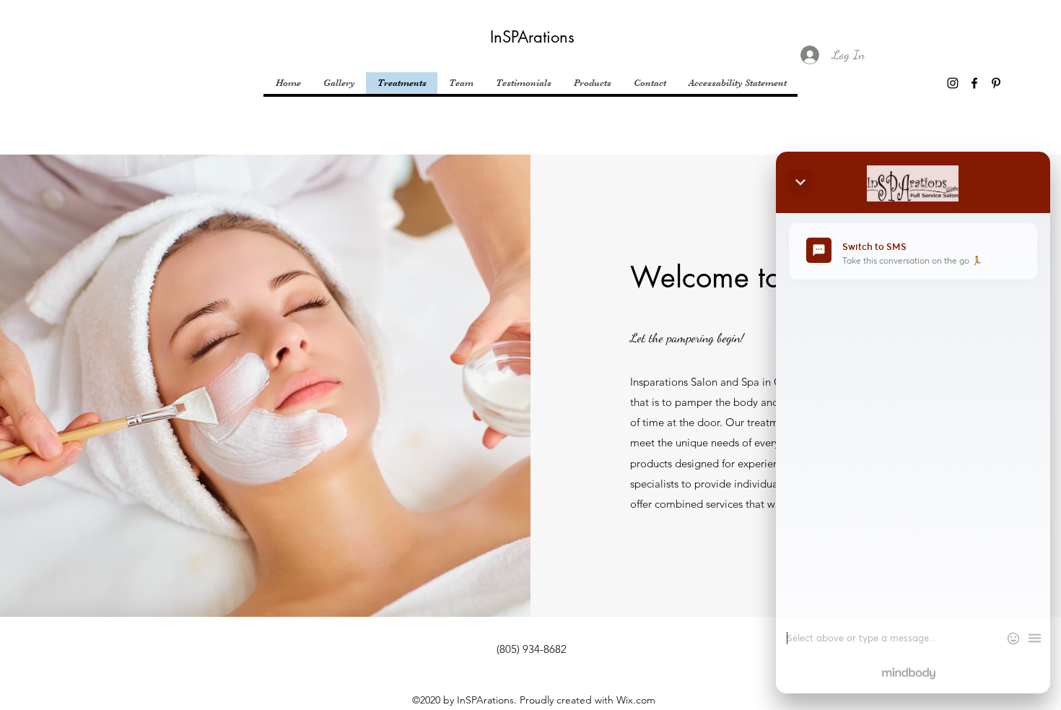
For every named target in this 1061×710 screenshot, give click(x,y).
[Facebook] (974, 83)
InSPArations (532, 37)
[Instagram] (953, 83)
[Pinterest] (996, 83)
